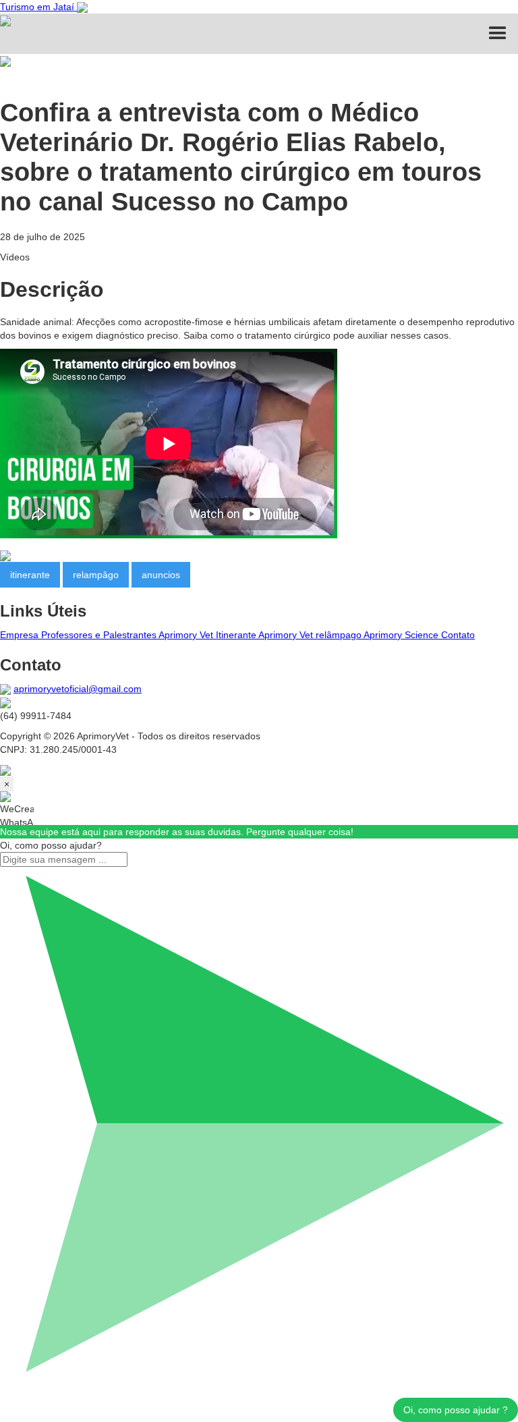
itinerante (30, 574)
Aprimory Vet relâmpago (311, 634)
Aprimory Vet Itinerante (208, 634)
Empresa (20, 634)
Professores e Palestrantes (100, 634)
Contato (458, 634)
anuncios (161, 574)
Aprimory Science (402, 634)
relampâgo (96, 574)
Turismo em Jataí (38, 6)
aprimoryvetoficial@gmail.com (77, 688)
